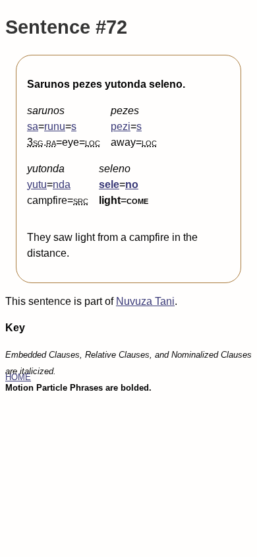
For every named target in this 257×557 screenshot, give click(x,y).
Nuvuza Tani (145, 301)
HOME (18, 377)
